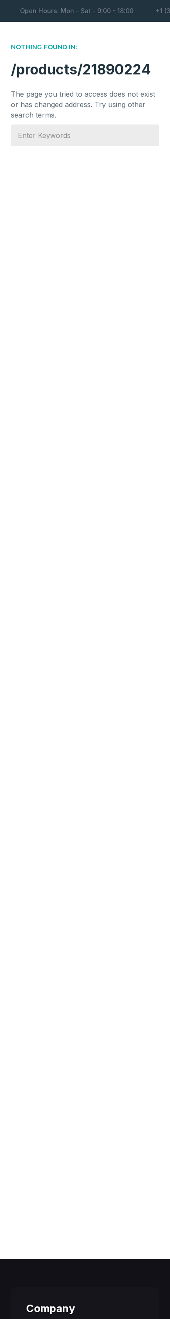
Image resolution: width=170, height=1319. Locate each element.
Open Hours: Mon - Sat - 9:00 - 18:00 (76, 10)
